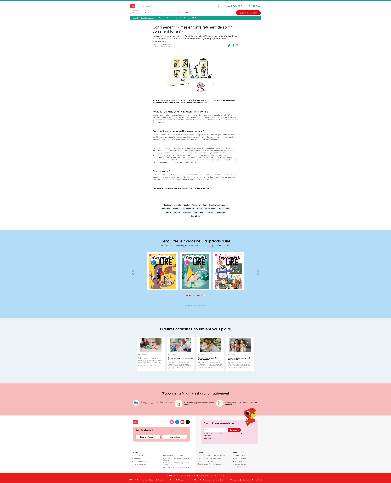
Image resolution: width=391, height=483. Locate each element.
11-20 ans (169, 13)
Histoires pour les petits (218, 205)
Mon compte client (138, 455)
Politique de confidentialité (186, 480)
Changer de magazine (139, 467)
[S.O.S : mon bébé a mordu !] (151, 345)
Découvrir (201, 295)
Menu (137, 13)
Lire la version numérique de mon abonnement (176, 459)
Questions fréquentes (148, 437)
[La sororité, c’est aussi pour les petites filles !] (240, 345)
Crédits (224, 480)
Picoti (202, 212)
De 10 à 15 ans (223, 209)
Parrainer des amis (138, 464)
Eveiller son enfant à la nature (209, 464)
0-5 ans (148, 13)
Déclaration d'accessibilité (252, 480)
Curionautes (220, 212)
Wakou (177, 212)
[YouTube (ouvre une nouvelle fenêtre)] (182, 423)
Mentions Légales (148, 480)
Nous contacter (175, 437)
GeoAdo (177, 205)
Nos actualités (238, 461)
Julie (195, 212)
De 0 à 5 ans (195, 216)
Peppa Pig (196, 205)
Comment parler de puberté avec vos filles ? (208, 359)
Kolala (175, 209)
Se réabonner (136, 458)
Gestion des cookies (165, 480)
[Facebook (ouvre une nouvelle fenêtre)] (177, 423)
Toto (204, 205)
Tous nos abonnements (248, 13)
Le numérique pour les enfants (209, 458)
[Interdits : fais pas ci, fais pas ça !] (180, 345)
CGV (130, 480)
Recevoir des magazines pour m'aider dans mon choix (177, 463)
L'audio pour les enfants (207, 461)
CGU (137, 480)
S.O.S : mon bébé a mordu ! (148, 358)
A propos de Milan (239, 455)
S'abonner (190, 295)
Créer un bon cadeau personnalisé (176, 467)
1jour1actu (167, 205)
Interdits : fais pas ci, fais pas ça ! (180, 359)
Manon (199, 209)
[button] (132, 272)
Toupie (210, 212)
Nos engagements (239, 458)
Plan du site (234, 480)
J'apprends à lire (187, 209)
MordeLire (166, 209)
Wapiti (168, 212)
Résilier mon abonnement (173, 455)
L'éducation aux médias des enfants (212, 455)
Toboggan (187, 212)
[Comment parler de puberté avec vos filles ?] (210, 345)
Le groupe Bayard (239, 464)
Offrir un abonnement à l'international (145, 461)
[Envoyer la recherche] (219, 6)
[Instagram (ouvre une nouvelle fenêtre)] (172, 423)
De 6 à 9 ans (210, 209)
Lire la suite (207, 438)
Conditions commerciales (209, 480)
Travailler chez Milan (240, 467)
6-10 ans (158, 13)
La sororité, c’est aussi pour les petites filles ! (239, 359)
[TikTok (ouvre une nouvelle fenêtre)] (188, 423)
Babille (186, 205)
